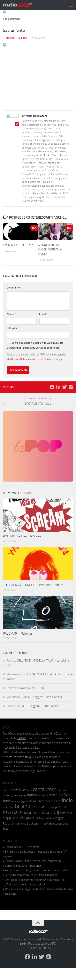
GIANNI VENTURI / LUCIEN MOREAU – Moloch (50, 249)
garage (21, 801)
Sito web (12, 328)
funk (6, 801)
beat (15, 790)
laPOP (46, 807)
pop (57, 812)
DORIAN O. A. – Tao (32, 688)
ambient (7, 790)
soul (30, 823)
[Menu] (71, 5)
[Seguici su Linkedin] (58, 387)
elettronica (53, 795)
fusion (13, 801)
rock (7, 823)
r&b (36, 818)
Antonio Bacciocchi (18, 38)
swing (65, 823)
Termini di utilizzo (41, 359)
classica (61, 790)
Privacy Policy (19, 359)
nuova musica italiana (37, 813)
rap (41, 817)
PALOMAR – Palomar (17, 633)
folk (66, 795)
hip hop (56, 801)
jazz (32, 807)
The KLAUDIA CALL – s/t (18, 245)
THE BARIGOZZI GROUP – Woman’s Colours (33, 585)
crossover (19, 795)
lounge (54, 807)
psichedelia (17, 818)
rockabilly (17, 823)
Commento (14, 287)
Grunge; (31, 801)
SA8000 (21, 738)
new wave (12, 812)
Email (43, 314)
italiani (20, 806)
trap (6, 828)
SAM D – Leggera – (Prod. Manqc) (42, 697)
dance (32, 795)
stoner (57, 823)
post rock (66, 812)
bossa (29, 790)
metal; (62, 807)
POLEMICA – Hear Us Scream (23, 536)
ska (24, 823)
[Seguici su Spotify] (70, 387)
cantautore (44, 789)
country (7, 795)
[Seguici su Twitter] (64, 387)
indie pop (8, 807)
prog (6, 818)
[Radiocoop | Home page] (23, 5)
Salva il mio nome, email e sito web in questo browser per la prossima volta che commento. (35, 345)
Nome (11, 314)
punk (30, 817)
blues (23, 790)
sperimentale (43, 823)
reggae (59, 818)
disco (40, 795)
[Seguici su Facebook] (52, 387)
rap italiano (49, 818)
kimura (39, 807)
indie (67, 800)
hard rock (43, 801)
